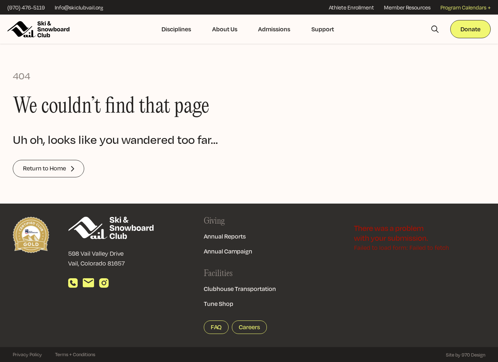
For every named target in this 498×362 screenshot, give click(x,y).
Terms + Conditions (75, 354)
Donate (470, 29)
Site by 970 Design (465, 355)
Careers (249, 327)
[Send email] (88, 283)
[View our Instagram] (104, 283)
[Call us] (73, 283)
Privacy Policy (27, 354)
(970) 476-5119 (26, 7)
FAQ (216, 327)
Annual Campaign (228, 251)
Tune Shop (218, 303)
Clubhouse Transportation (240, 288)
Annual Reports (225, 236)
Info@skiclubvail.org (79, 7)
